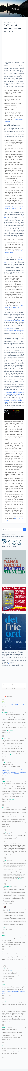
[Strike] (8, 688)
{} (17, 688)
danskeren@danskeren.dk (11, 663)
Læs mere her (5, 667)
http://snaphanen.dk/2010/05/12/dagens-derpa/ (14, 704)
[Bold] (3, 688)
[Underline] (6, 688)
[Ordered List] (9, 688)
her (23, 395)
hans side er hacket (19, 404)
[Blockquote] (13, 688)
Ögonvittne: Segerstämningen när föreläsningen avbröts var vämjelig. (14, 400)
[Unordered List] (11, 688)
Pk (4, 968)
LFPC (4, 909)
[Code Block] (14, 688)
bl (9, 833)
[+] (19, 688)
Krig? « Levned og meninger (9, 703)
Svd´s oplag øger (14, 391)
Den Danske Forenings (7, 659)
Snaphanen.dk (14, 8)
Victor (10, 861)
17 (14, 22)
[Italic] (4, 688)
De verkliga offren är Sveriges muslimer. (15, 330)
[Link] (16, 688)
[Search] (24, 529)
